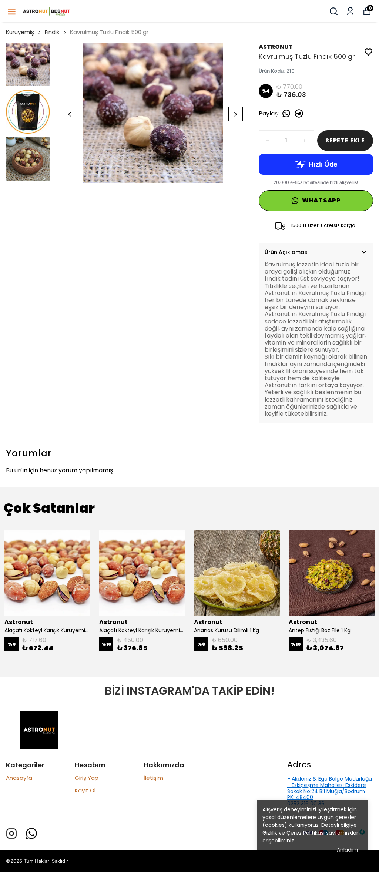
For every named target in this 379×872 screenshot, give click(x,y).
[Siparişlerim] (350, 11)
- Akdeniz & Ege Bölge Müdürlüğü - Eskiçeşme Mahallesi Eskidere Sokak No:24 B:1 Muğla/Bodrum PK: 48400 (329, 788)
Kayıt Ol (85, 790)
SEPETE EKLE (345, 140)
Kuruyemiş (20, 32)
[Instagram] (11, 833)
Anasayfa (19, 778)
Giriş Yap (86, 778)
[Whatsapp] (31, 833)
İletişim (153, 778)
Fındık (52, 32)
